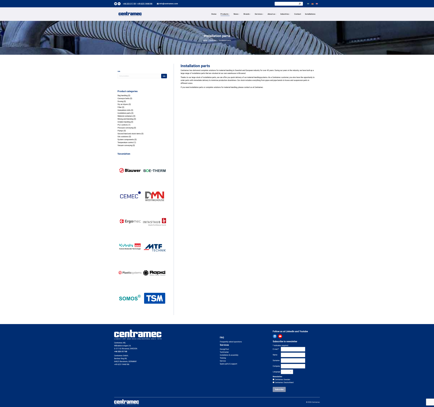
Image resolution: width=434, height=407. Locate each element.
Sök (119, 71)
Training (223, 358)
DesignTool (224, 349)
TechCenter (224, 352)
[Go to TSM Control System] (154, 310)
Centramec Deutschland (284, 382)
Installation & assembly (229, 355)
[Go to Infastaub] (154, 233)
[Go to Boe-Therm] (154, 182)
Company (276, 366)
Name (275, 355)
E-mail (276, 349)
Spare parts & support (228, 364)
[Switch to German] (312, 3)
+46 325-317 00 (129, 4)
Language (276, 372)
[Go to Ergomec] (130, 233)
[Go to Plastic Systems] (130, 285)
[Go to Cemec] (130, 208)
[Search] (300, 4)
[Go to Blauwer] (130, 182)
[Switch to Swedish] (308, 3)
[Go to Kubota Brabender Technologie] (130, 259)
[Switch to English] (317, 3)
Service (223, 361)
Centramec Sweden (282, 379)
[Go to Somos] (130, 310)
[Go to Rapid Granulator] (154, 285)
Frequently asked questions (231, 342)
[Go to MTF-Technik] (154, 259)
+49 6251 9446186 (144, 4)
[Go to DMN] (154, 208)
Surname (276, 360)
